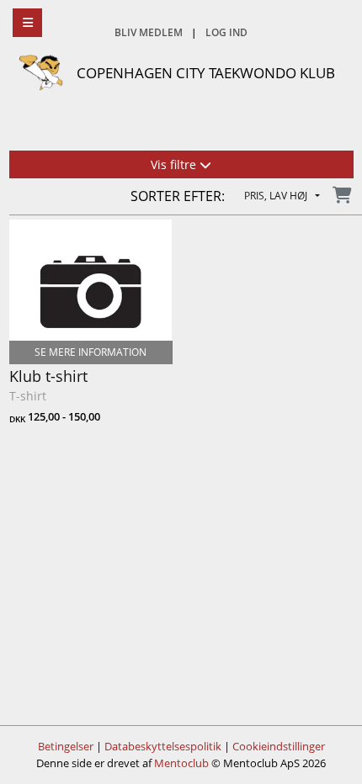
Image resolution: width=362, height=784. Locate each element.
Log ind (226, 32)
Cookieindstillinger (278, 746)
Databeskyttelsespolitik (162, 746)
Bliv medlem (148, 32)
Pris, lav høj (277, 196)
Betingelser (65, 746)
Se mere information (90, 352)
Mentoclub (181, 763)
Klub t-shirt (48, 376)
